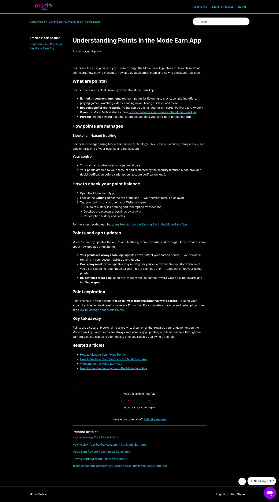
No (149, 400)
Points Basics (93, 21)
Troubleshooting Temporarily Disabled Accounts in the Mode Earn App (120, 466)
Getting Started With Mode (65, 21)
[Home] (43, 6)
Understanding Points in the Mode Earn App (45, 46)
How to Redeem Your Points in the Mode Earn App (162, 112)
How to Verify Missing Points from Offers (100, 459)
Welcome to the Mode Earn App (101, 363)
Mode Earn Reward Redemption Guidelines (101, 451)
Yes (130, 400)
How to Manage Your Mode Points (101, 310)
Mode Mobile (37, 21)
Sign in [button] (241, 6)
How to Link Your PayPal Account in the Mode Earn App (110, 444)
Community (200, 6)
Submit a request (222, 6)
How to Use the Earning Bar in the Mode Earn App (153, 224)
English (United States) (231, 494)
